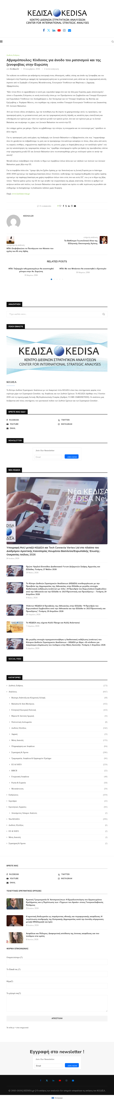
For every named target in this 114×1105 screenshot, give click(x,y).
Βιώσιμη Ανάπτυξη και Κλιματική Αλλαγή (59, 697)
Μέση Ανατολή (59, 740)
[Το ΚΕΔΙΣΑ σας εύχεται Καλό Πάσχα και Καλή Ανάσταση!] (15, 627)
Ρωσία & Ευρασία (59, 782)
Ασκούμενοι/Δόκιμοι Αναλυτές (59, 813)
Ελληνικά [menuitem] (58, 1098)
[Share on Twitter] (66, 206)
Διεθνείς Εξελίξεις (59, 728)
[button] (10, 273)
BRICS (59, 770)
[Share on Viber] (72, 206)
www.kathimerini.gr (21, 193)
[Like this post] (60, 206)
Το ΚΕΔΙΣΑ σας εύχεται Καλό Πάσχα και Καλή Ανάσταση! (53, 622)
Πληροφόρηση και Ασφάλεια (59, 746)
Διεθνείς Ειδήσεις (58, 685)
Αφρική (59, 734)
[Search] (112, 42)
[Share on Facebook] (63, 206)
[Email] (69, 30)
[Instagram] (64, 30)
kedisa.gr (14, 69)
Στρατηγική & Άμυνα (59, 752)
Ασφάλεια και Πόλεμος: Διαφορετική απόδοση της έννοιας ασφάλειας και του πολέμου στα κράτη (62, 935)
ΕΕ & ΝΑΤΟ (59, 764)
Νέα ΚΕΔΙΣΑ (58, 819)
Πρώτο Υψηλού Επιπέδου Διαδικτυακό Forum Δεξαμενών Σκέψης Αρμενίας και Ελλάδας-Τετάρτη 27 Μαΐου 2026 (63, 568)
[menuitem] (57, 1098)
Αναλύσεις (58, 691)
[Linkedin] (54, 30)
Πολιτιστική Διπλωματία (59, 722)
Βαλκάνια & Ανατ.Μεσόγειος (59, 704)
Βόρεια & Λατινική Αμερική (59, 716)
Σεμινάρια (58, 801)
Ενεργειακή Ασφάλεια (59, 776)
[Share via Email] (75, 206)
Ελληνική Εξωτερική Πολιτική (59, 710)
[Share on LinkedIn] (69, 206)
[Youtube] (59, 30)
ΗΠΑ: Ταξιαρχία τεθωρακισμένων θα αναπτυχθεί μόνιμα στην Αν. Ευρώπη (31, 270)
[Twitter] (48, 30)
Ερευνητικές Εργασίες (58, 807)
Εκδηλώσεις (58, 795)
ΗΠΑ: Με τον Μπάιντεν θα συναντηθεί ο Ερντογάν (83, 268)
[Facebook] (44, 30)
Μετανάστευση (59, 788)
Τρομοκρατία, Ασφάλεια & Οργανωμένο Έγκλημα (59, 758)
